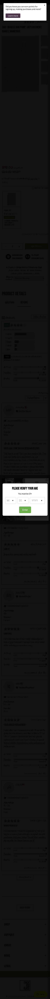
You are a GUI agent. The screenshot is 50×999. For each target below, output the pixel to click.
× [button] (44, 5)
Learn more (13, 15)
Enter (25, 509)
